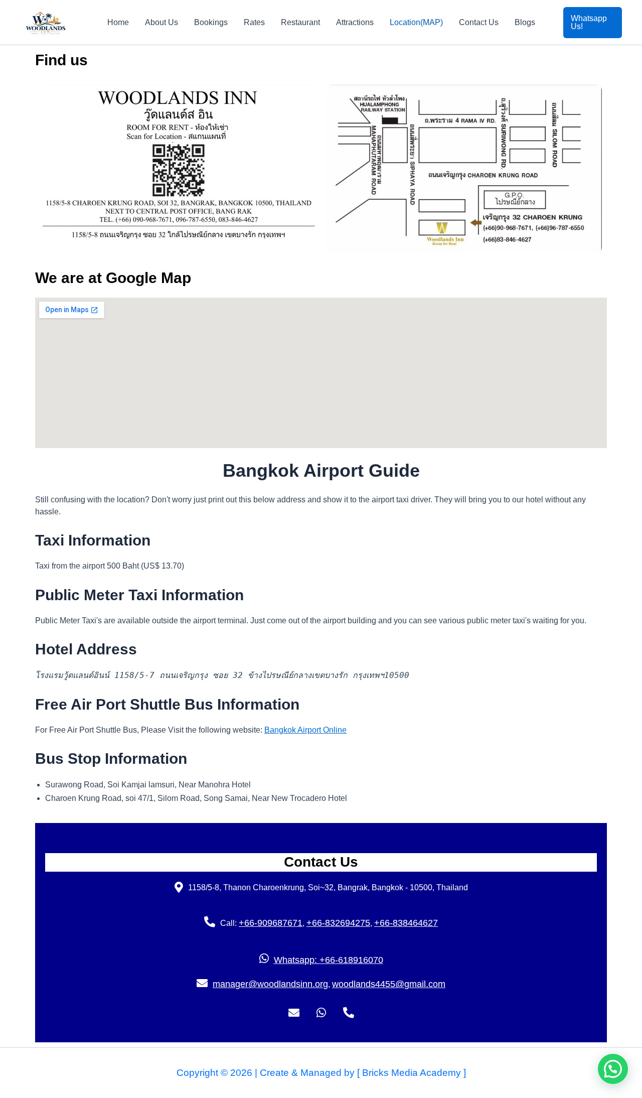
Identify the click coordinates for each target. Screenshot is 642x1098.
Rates (254, 22)
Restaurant (300, 22)
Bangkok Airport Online (305, 730)
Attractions (355, 22)
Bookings (211, 22)
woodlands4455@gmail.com (388, 984)
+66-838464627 (406, 923)
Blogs (525, 22)
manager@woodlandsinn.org (270, 984)
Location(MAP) (416, 22)
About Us (161, 22)
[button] (592, 22)
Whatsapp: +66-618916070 (328, 960)
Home (118, 22)
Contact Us (479, 22)
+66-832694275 (338, 923)
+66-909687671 (270, 923)
